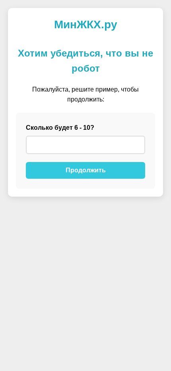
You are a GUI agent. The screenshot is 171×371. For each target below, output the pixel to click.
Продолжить (86, 170)
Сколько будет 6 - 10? (60, 127)
